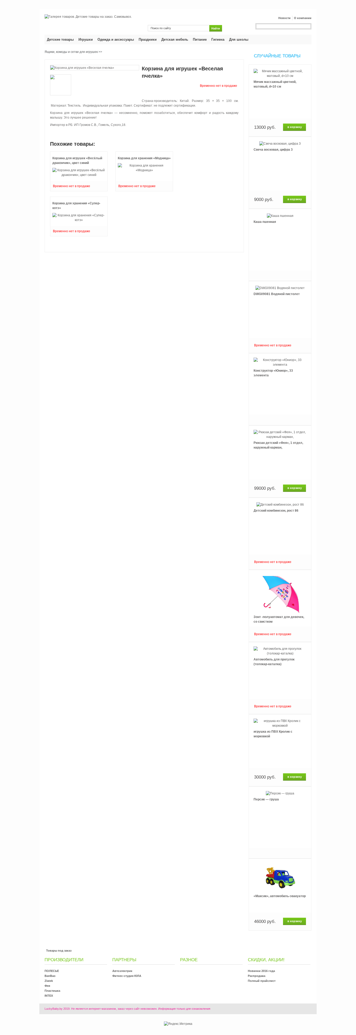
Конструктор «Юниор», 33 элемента (273, 373)
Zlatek (49, 980)
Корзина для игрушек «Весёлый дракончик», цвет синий (77, 160)
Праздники (148, 39)
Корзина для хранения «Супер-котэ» (76, 205)
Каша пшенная (265, 222)
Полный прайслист (261, 980)
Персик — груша (266, 799)
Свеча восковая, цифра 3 (273, 149)
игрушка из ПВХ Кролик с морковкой (273, 734)
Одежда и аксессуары (115, 39)
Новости (284, 18)
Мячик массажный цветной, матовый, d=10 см (275, 84)
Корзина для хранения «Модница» (144, 158)
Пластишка (52, 990)
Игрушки (85, 39)
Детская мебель (174, 39)
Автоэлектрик (122, 970)
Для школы (238, 39)
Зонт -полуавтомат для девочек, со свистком (279, 619)
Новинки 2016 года (261, 970)
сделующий (280, 931)
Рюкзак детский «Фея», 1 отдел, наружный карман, (278, 445)
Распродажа (256, 975)
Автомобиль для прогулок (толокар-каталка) (274, 662)
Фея (47, 985)
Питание (200, 39)
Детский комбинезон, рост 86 (276, 510)
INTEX (49, 995)
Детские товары (60, 39)
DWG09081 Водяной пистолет (277, 294)
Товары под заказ (58, 950)
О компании (302, 18)
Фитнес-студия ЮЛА (126, 975)
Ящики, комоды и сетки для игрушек (71, 52)
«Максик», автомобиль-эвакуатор (280, 896)
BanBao (50, 975)
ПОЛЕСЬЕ (52, 970)
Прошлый (280, 64)
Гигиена (217, 39)
